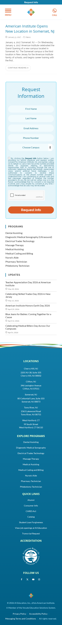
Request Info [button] (31, 2)
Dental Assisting (13, 232)
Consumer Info (31, 505)
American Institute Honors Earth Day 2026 (27, 305)
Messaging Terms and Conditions (20, 618)
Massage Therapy (14, 245)
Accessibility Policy (38, 613)
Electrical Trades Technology (19, 241)
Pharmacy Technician (16, 261)
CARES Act (31, 511)
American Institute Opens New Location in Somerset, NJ (29, 29)
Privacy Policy (19, 613)
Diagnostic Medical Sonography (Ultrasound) (28, 237)
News (28, 37)
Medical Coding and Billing (19, 253)
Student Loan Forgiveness (31, 522)
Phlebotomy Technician (17, 265)
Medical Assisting (14, 249)
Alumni (31, 500)
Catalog (31, 516)
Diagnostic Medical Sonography (31, 447)
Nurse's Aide (12, 257)
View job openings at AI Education (31, 528)
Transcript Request (31, 533)
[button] (8, 12)
